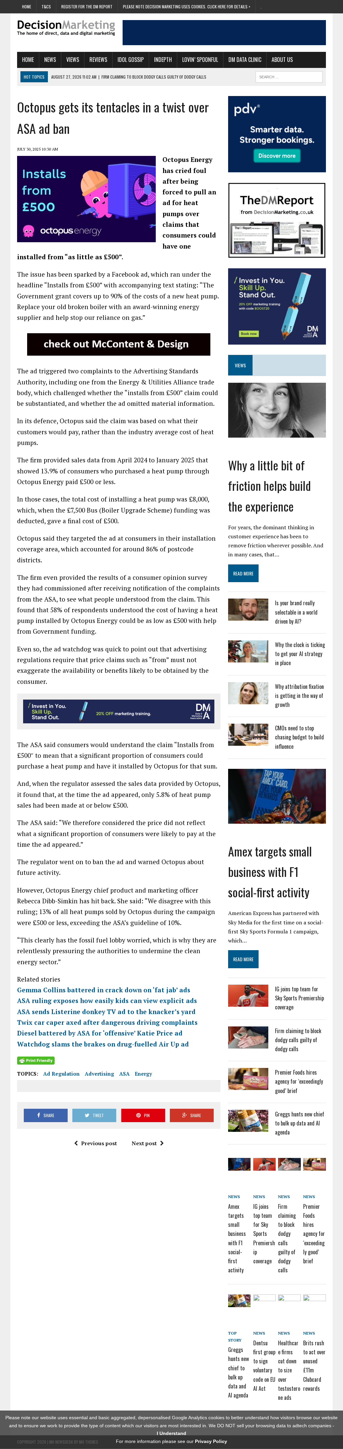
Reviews (98, 60)
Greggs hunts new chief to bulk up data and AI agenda (299, 1123)
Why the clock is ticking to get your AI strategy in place (300, 654)
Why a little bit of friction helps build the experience (269, 485)
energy (143, 1073)
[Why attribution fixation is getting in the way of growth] (248, 700)
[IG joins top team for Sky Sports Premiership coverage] (248, 1002)
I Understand (171, 1433)
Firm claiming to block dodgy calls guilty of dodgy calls (298, 1040)
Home (26, 6)
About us (282, 60)
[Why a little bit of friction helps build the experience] (277, 433)
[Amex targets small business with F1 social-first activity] (277, 819)
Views (72, 60)
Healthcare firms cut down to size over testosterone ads (289, 1370)
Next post (144, 1143)
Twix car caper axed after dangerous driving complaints (107, 1022)
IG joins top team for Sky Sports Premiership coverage (299, 998)
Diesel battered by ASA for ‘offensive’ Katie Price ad (100, 1033)
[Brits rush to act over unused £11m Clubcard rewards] (314, 1302)
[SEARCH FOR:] (289, 76)
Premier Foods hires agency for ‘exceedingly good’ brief (299, 1081)
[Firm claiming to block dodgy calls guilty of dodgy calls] (248, 1044)
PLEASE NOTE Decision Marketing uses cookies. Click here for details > (186, 6)
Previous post (99, 1143)
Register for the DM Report (87, 6)
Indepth (163, 60)
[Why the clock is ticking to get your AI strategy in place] (248, 658)
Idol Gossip (131, 60)
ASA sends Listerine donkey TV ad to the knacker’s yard (106, 1011)
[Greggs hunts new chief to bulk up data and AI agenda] (248, 1127)
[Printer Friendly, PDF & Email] (36, 1060)
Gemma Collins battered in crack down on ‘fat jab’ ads (103, 990)
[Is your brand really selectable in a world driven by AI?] (248, 616)
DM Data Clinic (244, 60)
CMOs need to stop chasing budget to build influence (299, 737)
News (50, 60)
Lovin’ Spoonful (200, 60)
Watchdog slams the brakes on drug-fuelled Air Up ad (103, 1044)
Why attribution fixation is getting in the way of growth (299, 696)
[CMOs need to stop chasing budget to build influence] (248, 741)
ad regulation (61, 1073)
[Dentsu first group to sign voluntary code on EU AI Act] (264, 1302)
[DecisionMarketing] (66, 28)
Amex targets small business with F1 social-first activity (270, 871)
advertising (99, 1073)
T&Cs (46, 6)
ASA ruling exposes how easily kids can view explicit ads (107, 1000)
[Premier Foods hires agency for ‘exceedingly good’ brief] (248, 1086)
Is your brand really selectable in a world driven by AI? (296, 612)
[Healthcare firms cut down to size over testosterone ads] (289, 1302)
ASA (124, 1073)
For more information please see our (171, 1441)
